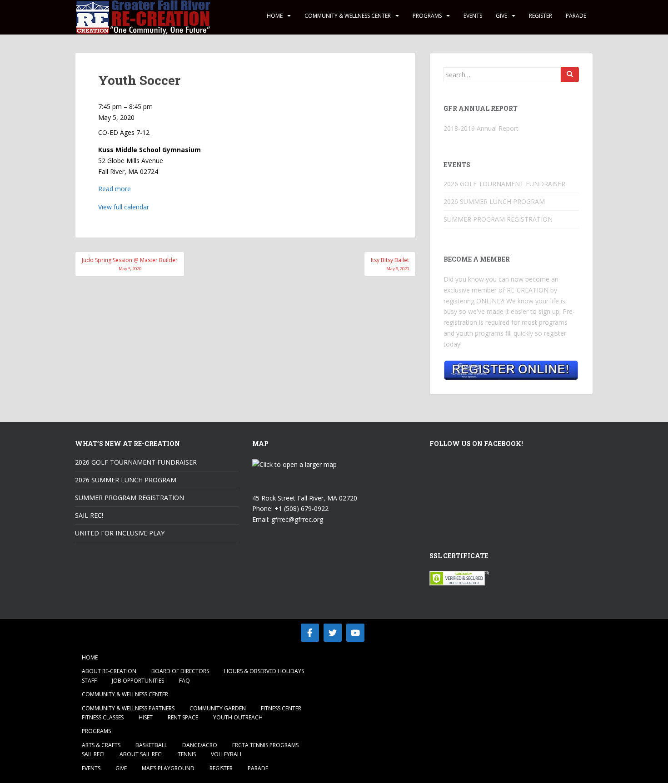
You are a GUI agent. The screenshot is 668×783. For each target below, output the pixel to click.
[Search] (570, 74)
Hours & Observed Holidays (264, 671)
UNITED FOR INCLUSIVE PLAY (120, 533)
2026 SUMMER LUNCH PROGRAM (494, 201)
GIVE (501, 16)
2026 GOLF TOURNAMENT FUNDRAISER (504, 183)
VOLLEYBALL (227, 754)
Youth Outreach (238, 717)
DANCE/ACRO (199, 745)
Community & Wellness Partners (128, 708)
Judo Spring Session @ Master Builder (130, 263)
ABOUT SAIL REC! (141, 754)
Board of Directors (180, 671)
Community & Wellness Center (347, 16)
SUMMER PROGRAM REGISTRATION (498, 219)
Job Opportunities (138, 680)
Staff (89, 680)
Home (275, 16)
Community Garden (217, 708)
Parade (576, 16)
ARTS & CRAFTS (101, 745)
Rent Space (183, 717)
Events (473, 16)
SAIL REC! (89, 515)
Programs (427, 16)
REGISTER (540, 16)
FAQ (184, 680)
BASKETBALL (151, 745)
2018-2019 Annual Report (481, 128)
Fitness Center (281, 708)
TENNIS (187, 754)
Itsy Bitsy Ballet (390, 263)
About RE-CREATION (109, 671)
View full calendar (123, 207)
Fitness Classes (103, 717)
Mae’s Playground (168, 768)
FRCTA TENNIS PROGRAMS (265, 745)
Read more (114, 188)
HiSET (146, 717)
